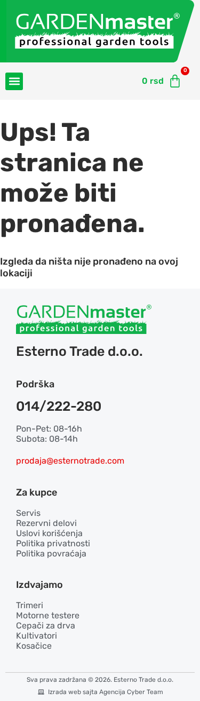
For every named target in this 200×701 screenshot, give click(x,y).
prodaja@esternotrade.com (70, 461)
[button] (14, 81)
